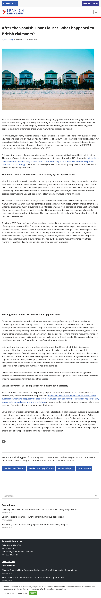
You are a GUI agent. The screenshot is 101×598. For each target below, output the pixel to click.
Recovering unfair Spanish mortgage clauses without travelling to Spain (35, 524)
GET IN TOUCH (90, 3)
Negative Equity (66, 468)
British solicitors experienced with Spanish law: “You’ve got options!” (33, 516)
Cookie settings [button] (10, 593)
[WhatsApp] (23, 441)
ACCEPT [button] (33, 593)
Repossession (84, 468)
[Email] (18, 441)
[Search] (96, 496)
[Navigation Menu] (96, 12)
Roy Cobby (8, 39)
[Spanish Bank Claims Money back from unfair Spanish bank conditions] (13, 12)
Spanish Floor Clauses (14, 468)
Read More (22, 593)
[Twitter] (14, 441)
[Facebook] (9, 441)
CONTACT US (9, 3)
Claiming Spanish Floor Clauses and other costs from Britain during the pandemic (39, 509)
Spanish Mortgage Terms (41, 468)
